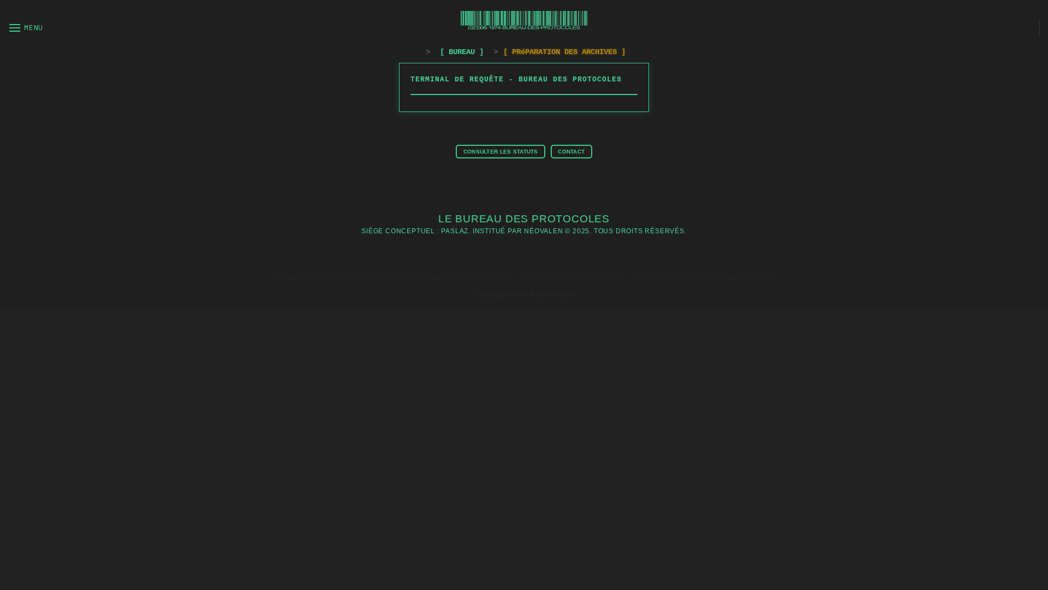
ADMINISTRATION (705, 278)
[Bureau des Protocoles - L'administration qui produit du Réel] (524, 20)
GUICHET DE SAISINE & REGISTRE (329, 278)
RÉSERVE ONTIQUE (428, 278)
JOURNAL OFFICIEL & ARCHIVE (572, 278)
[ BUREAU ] (462, 52)
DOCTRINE (759, 278)
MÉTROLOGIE (490, 278)
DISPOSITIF (650, 278)
